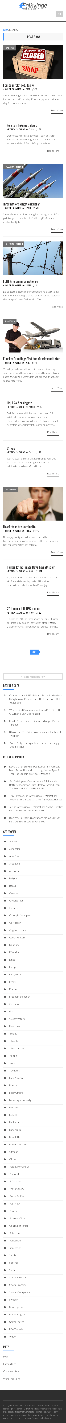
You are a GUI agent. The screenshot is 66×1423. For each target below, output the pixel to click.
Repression (15, 1247)
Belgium (13, 878)
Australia (14, 871)
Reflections (15, 1240)
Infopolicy (10, 321)
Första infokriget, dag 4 (18, 85)
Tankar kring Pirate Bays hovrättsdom (31, 567)
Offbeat (13, 1151)
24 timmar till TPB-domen (23, 608)
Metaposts (15, 1107)
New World (15, 1129)
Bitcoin (12, 885)
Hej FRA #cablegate (19, 402)
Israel (12, 1063)
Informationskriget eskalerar (21, 203)
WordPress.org (11, 1378)
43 (37, 208)
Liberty (13, 1085)
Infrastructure (17, 1048)
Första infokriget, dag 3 (22, 125)
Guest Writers (17, 1018)
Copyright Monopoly (19, 915)
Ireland (13, 1055)
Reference (15, 1233)
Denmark (14, 944)
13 (36, 89)
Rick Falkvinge (14, 89)
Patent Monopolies (19, 1166)
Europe (13, 967)
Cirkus (11, 448)
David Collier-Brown (20, 766)
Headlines (9, 47)
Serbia (12, 1255)
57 (41, 407)
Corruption (10, 489)
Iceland (13, 1033)
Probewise (46, 1418)
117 (38, 530)
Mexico (13, 1114)
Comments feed (11, 1371)
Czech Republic (17, 937)
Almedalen (15, 848)
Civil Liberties (16, 900)
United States (16, 1321)
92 (37, 285)
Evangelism (15, 974)
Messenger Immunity (20, 1100)
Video (12, 1336)
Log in (6, 1356)
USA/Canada (16, 1329)
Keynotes (14, 1070)
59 (40, 129)
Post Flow (14, 1203)
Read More (57, 110)
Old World (14, 1159)
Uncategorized (17, 1307)
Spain (12, 1270)
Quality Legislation (19, 1225)
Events (12, 981)
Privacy (13, 1210)
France (13, 989)
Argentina (14, 863)
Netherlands (16, 1122)
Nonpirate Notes (18, 1144)
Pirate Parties (16, 1196)
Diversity (14, 952)
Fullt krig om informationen (20, 281)
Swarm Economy (17, 1284)
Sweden (13, 1299)
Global (12, 1011)
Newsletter (15, 1137)
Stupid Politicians (18, 1277)
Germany (14, 1004)
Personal (14, 1174)
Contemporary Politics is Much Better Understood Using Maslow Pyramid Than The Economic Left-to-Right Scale (35, 699)
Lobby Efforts (16, 1092)
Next (34, 652)
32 (40, 612)
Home (5, 30)
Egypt (12, 959)
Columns (13, 907)
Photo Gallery (16, 1188)
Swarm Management (20, 1292)
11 (36, 362)
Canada (13, 893)
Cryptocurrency (17, 930)
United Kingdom (17, 1314)
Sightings (13, 1262)
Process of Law (17, 1218)
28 (40, 452)
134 (40, 571)
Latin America (16, 1077)
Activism (13, 841)
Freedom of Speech (14, 166)
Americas (14, 856)
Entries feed (9, 1363)
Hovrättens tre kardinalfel (19, 526)
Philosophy (15, 1181)
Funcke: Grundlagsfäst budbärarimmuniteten (31, 358)
